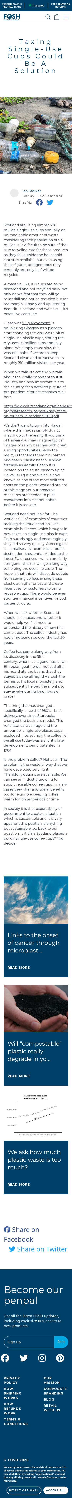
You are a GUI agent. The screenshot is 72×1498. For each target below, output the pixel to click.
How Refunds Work (12, 1408)
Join (61, 1342)
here (14, 1481)
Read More (19, 967)
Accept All (55, 1490)
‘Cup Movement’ (36, 323)
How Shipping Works (13, 1393)
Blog (49, 1399)
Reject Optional (24, 1490)
